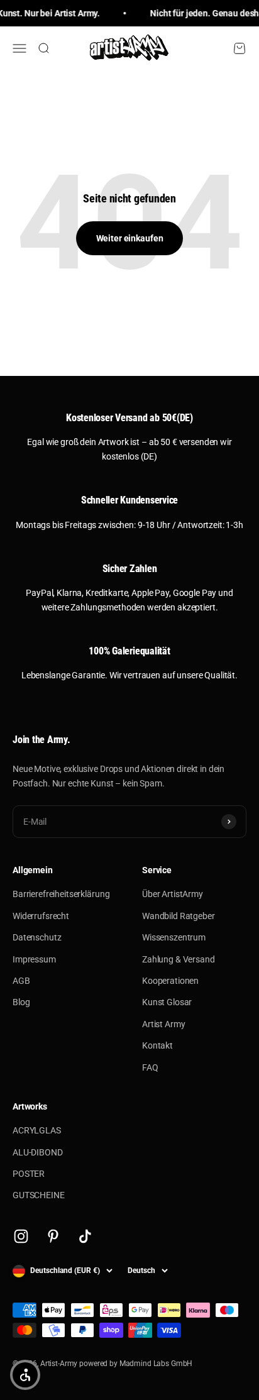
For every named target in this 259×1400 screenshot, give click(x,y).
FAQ (150, 1067)
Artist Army (163, 1024)
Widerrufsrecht (41, 916)
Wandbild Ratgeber (178, 916)
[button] (25, 1375)
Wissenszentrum (174, 937)
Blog (21, 1002)
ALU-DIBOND (38, 1152)
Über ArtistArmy (172, 894)
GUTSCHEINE (39, 1195)
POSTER (29, 1174)
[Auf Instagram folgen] (21, 1236)
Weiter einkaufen (129, 238)
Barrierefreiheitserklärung (61, 894)
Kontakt (157, 1045)
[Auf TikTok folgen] (85, 1236)
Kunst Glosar (167, 1002)
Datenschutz (37, 937)
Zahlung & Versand (178, 959)
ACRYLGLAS (37, 1130)
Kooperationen (170, 981)
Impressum (34, 959)
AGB (21, 981)
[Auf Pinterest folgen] (53, 1236)
